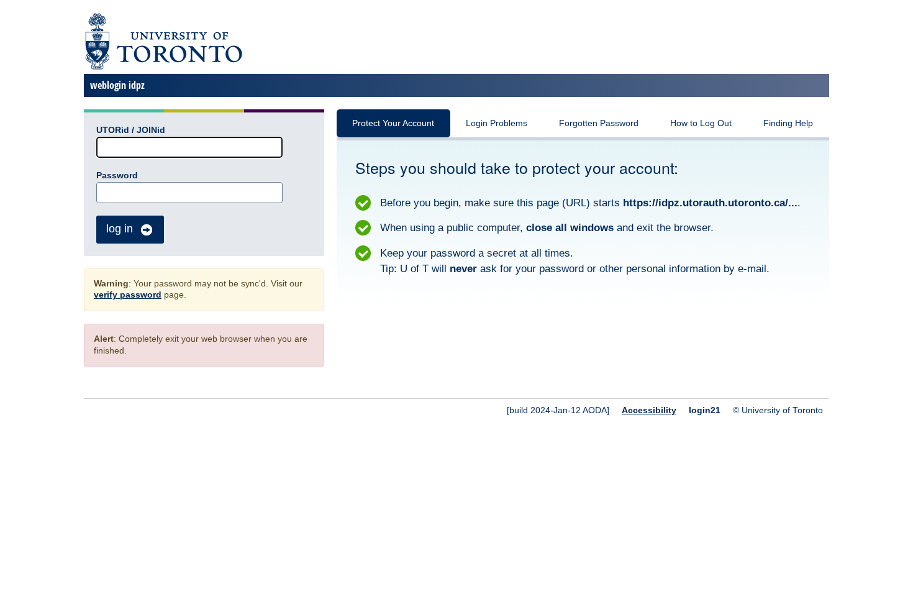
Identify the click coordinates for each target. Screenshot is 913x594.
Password (117, 175)
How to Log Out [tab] (701, 123)
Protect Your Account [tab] (393, 123)
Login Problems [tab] (496, 123)
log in (119, 228)
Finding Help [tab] (788, 123)
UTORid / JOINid (130, 130)
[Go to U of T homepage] (163, 67)
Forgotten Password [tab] (598, 123)
